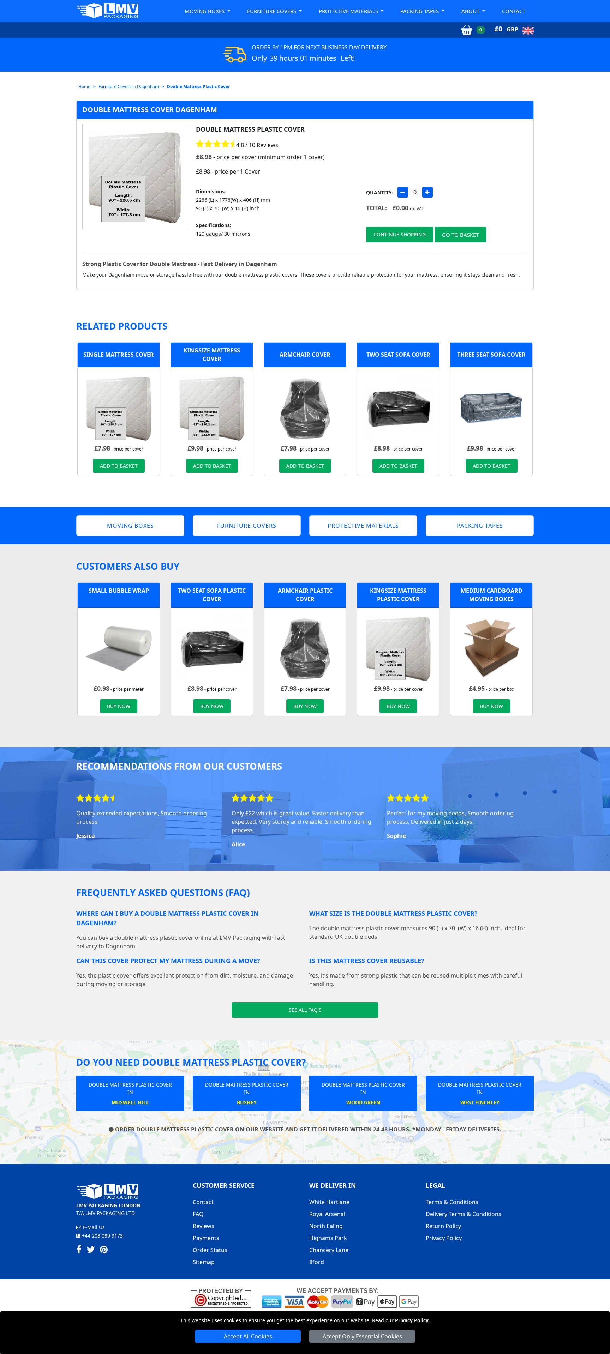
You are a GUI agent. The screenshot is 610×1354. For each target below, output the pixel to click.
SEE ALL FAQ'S (305, 1010)
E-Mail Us (93, 1227)
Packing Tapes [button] (420, 10)
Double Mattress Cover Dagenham (149, 109)
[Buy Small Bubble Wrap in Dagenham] (118, 648)
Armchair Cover (305, 354)
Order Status (210, 1250)
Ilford (316, 1262)
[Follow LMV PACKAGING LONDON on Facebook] (79, 1251)
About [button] (471, 10)
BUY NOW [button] (118, 706)
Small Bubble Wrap (119, 590)
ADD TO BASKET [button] (119, 466)
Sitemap (204, 1262)
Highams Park (328, 1238)
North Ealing (326, 1226)
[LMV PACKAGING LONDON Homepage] (107, 10)
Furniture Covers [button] (272, 10)
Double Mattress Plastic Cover (198, 87)
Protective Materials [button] (349, 10)
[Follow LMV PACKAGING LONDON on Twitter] (90, 1251)
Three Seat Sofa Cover (491, 354)
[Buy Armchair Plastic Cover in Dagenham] (305, 407)
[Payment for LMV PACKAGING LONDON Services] (340, 1297)
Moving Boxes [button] (205, 10)
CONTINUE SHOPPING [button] (399, 234)
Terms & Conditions (452, 1202)
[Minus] (402, 192)
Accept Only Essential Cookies (362, 1336)
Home (84, 87)
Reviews (203, 1226)
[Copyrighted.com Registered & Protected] (224, 1297)
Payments (206, 1238)
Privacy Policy (412, 1320)
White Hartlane (329, 1202)
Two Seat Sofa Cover (398, 354)
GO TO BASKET (460, 234)
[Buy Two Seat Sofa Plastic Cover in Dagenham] (398, 407)
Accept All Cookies (248, 1336)
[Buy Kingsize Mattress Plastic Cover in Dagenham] (212, 407)
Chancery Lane (328, 1250)
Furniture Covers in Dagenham (128, 87)
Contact (513, 10)
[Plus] (427, 192)
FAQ (198, 1214)
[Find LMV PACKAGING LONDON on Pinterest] (104, 1251)
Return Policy (443, 1226)
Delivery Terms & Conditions (463, 1214)
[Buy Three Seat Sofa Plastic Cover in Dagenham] (491, 407)
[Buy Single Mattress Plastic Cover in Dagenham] (118, 407)
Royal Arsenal (327, 1214)
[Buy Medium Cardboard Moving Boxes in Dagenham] (491, 648)
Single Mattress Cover (118, 354)
